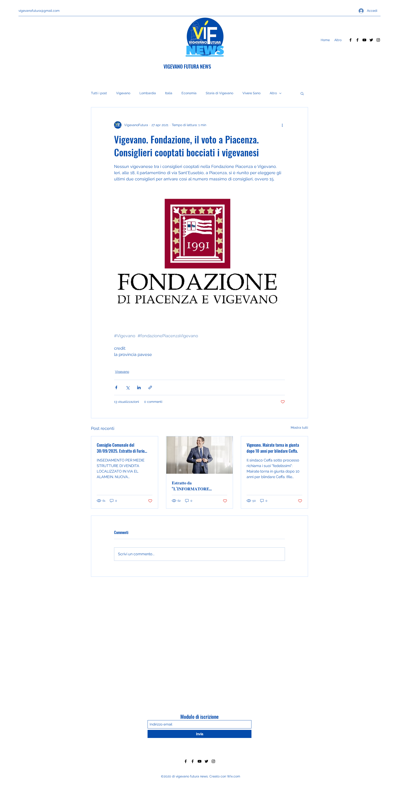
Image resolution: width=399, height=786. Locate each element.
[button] (302, 93)
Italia (168, 93)
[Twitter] (371, 40)
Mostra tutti (299, 427)
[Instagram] (378, 40)
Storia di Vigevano (219, 93)
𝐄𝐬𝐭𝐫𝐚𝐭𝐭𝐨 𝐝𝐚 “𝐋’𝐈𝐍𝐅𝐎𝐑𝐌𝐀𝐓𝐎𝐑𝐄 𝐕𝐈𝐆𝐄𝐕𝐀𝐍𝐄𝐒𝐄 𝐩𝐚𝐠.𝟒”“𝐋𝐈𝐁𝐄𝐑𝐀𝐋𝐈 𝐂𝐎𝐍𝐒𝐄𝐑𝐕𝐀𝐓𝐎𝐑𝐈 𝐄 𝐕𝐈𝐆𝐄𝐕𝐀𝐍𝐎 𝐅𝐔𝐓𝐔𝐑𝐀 (192, 485)
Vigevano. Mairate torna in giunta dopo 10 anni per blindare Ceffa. (273, 448)
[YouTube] (364, 40)
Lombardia (147, 93)
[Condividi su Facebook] (116, 387)
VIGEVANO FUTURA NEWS (187, 66)
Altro (273, 93)
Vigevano (123, 93)
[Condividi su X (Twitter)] (127, 387)
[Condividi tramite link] (150, 387)
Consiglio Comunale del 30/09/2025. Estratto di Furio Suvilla (121, 448)
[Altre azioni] (282, 125)
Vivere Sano (251, 93)
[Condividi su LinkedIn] (139, 387)
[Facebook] (350, 40)
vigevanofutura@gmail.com (39, 10)
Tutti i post (99, 93)
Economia (188, 93)
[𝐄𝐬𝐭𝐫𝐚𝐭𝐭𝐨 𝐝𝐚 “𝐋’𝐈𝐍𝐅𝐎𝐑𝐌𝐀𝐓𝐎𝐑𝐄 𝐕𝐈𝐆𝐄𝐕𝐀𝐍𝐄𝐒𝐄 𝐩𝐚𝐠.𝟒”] (199, 455)
